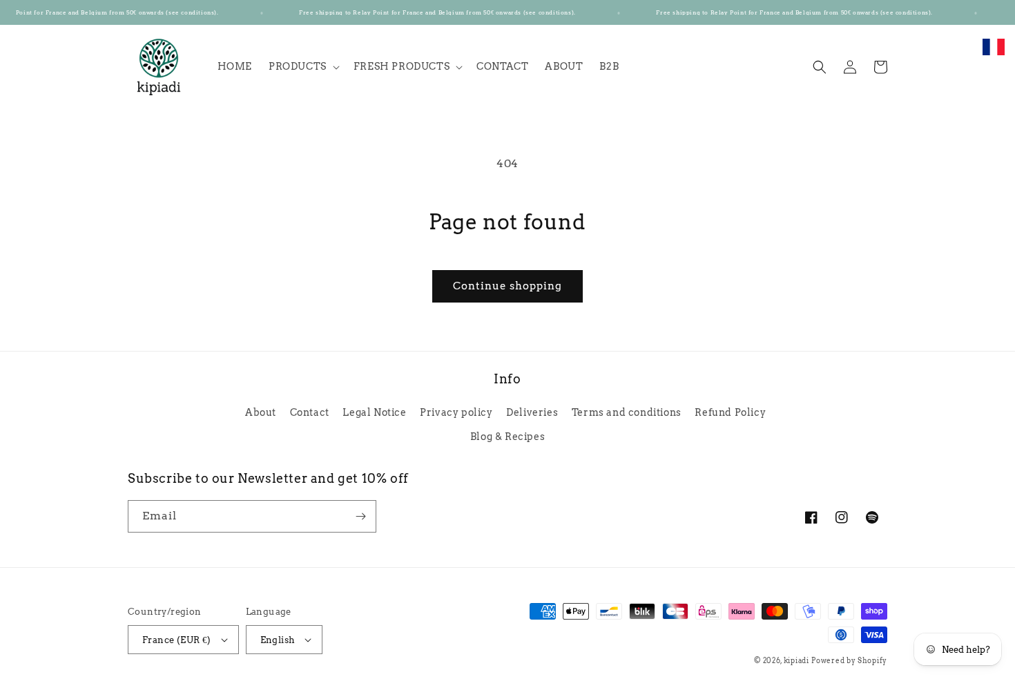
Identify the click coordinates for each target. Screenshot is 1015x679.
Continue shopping (507, 286)
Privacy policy (456, 412)
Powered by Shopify (849, 660)
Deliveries (532, 412)
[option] (994, 54)
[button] (302, 66)
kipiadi (796, 660)
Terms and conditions (627, 412)
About (260, 412)
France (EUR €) (176, 640)
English (278, 640)
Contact (309, 412)
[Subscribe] (360, 516)
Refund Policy (730, 412)
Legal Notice (374, 412)
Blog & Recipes (507, 436)
